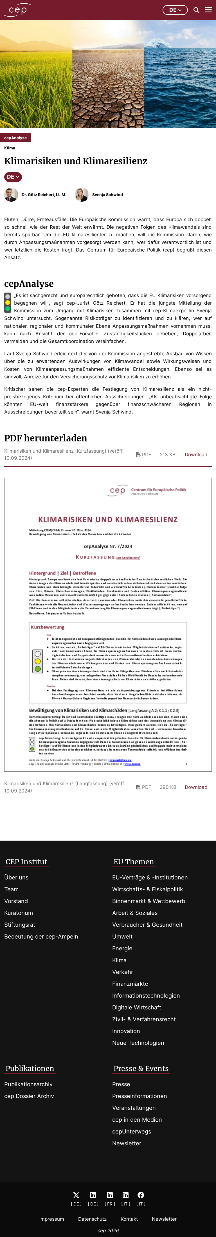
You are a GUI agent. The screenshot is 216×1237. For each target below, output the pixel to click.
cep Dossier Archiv (29, 1096)
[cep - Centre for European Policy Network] (17, 10)
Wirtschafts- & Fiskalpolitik (147, 889)
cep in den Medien (137, 1119)
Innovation (126, 1031)
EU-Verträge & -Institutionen (150, 877)
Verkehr (122, 972)
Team (11, 889)
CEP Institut (26, 861)
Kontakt (129, 1219)
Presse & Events (141, 1068)
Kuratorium (18, 913)
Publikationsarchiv (28, 1084)
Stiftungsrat (19, 924)
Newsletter (126, 1143)
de (173, 10)
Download (196, 454)
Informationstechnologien (146, 995)
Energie (122, 948)
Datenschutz (92, 1219)
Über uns (16, 877)
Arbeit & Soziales (135, 913)
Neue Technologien (138, 1043)
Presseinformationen (139, 1096)
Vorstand (16, 901)
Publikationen (30, 1068)
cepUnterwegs (131, 1131)
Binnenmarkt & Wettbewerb (148, 901)
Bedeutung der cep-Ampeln (41, 936)
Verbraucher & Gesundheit (147, 924)
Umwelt (122, 936)
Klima (119, 960)
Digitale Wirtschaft (136, 1007)
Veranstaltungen (134, 1107)
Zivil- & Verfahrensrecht (144, 1019)
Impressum (51, 1219)
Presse (121, 1084)
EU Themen (134, 861)
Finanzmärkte (130, 983)
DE (10, 177)
